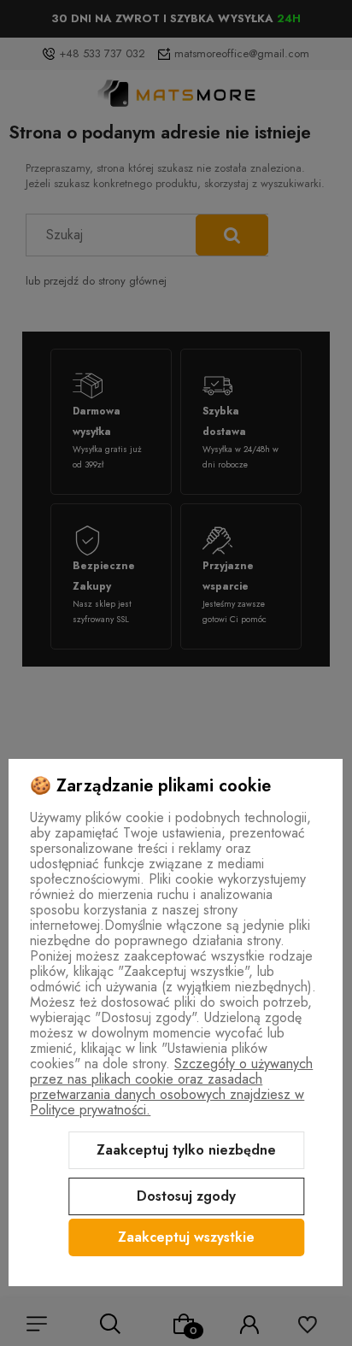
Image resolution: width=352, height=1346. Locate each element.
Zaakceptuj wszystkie (186, 1237)
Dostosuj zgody (186, 1196)
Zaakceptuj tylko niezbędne (186, 1150)
